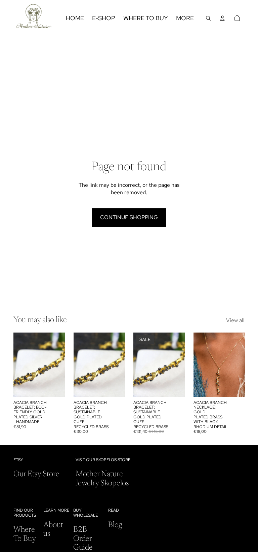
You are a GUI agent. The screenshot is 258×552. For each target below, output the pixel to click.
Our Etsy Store (36, 474)
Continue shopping (129, 217)
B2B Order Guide (83, 539)
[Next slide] (57, 364)
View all (235, 320)
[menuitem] (185, 18)
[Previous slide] (20, 364)
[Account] (222, 18)
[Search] (208, 18)
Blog (115, 525)
